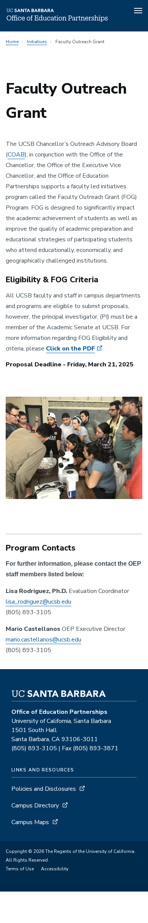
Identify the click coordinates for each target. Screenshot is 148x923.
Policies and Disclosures (43, 789)
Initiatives (37, 42)
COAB (16, 154)
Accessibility (54, 869)
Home (12, 42)
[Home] (57, 21)
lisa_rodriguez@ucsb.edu (38, 602)
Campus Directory (35, 805)
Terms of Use (20, 869)
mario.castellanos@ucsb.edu (43, 639)
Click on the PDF (70, 348)
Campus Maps (30, 822)
